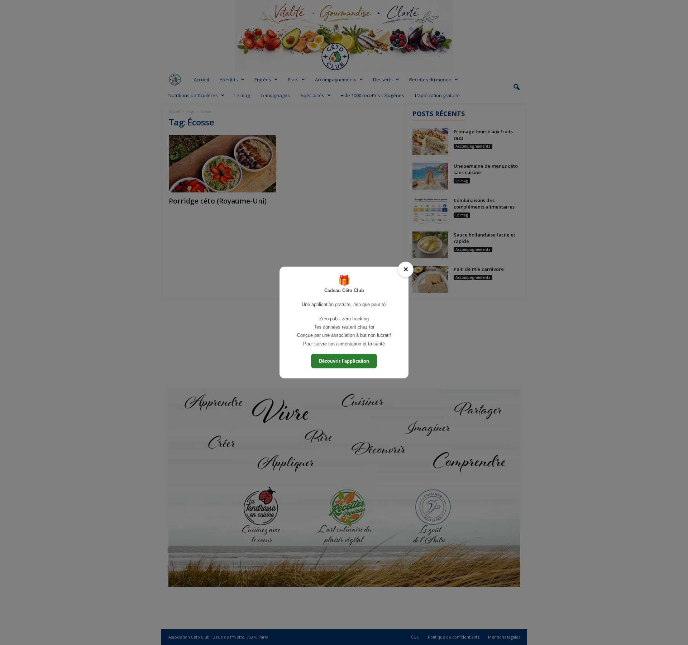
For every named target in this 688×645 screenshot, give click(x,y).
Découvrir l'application (344, 361)
